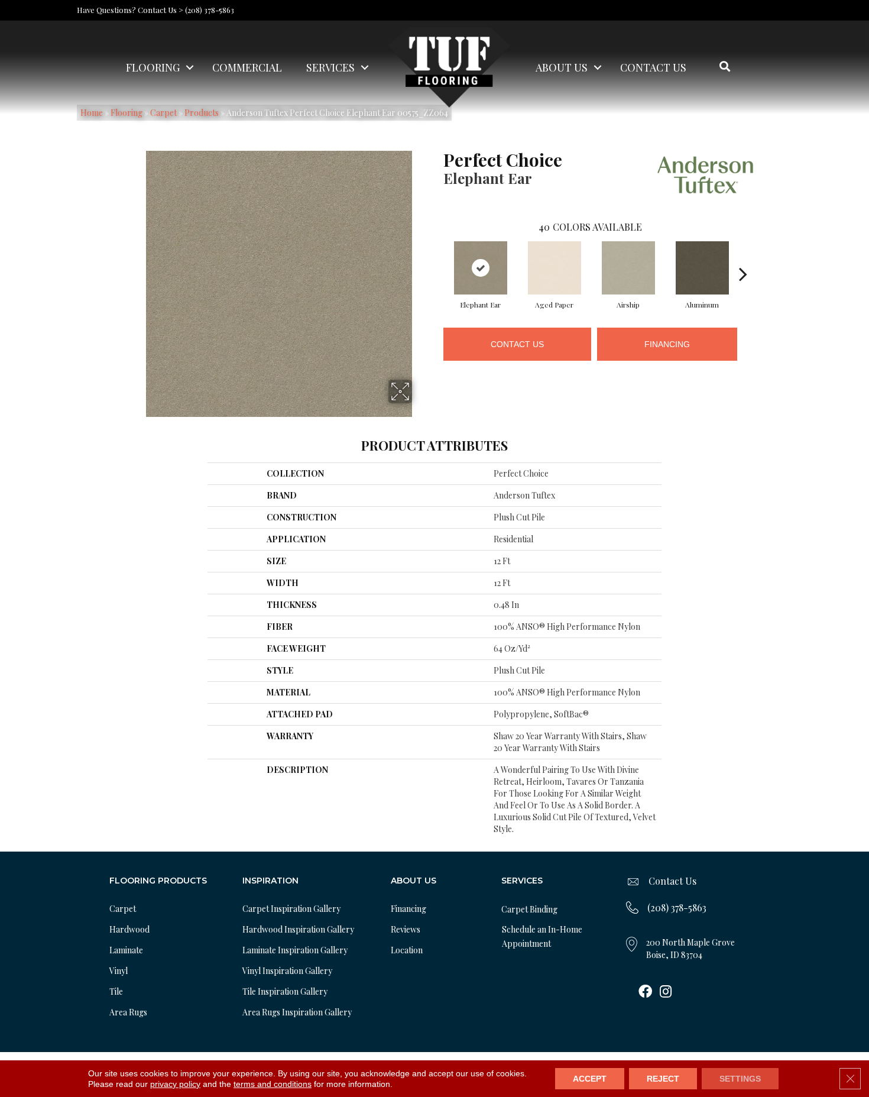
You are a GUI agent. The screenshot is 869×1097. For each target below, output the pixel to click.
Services (330, 67)
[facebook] (645, 992)
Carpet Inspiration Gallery (291, 908)
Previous (437, 256)
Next (743, 256)
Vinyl (118, 970)
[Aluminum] (702, 267)
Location (407, 950)
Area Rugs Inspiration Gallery (297, 1012)
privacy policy (175, 1084)
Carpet (122, 908)
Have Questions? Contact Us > (130, 10)
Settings (740, 1078)
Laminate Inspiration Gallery (295, 950)
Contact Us (653, 67)
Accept (590, 1078)
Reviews (405, 929)
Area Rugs (128, 1012)
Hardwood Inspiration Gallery (298, 929)
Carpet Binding (529, 909)
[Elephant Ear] (480, 267)
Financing (667, 344)
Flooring (153, 67)
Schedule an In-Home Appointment (542, 936)
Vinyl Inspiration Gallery (287, 970)
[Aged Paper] (554, 267)
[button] (190, 67)
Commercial (247, 67)
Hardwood (129, 929)
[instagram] (666, 992)
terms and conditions (273, 1084)
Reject (663, 1078)
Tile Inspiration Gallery (285, 991)
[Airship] (628, 267)
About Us (562, 67)
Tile (116, 991)
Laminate (126, 950)
